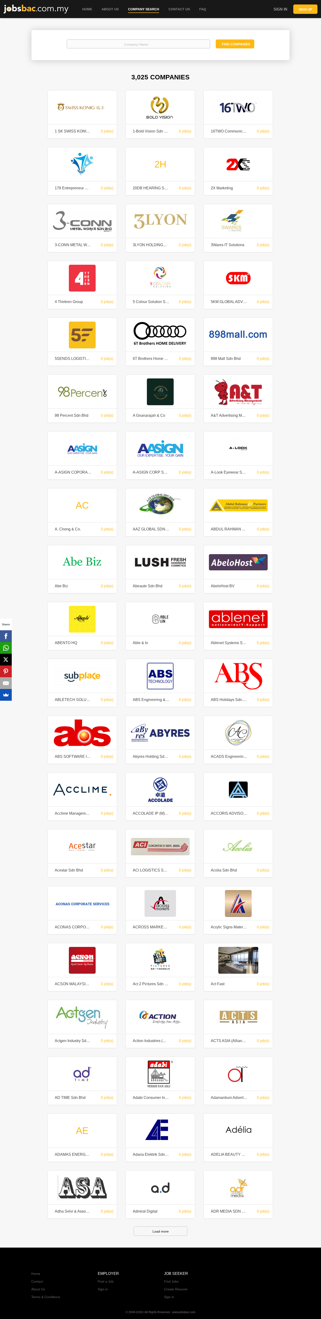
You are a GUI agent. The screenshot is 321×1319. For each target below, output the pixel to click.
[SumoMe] (6, 695)
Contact (37, 1281)
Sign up (305, 9)
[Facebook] (6, 636)
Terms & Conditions (45, 1297)
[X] (6, 659)
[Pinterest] (6, 671)
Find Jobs (171, 1281)
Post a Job (106, 1281)
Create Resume (176, 1289)
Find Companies (236, 44)
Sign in (280, 9)
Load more (161, 1231)
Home (35, 1274)
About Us (38, 1289)
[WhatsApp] (6, 648)
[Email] (6, 683)
